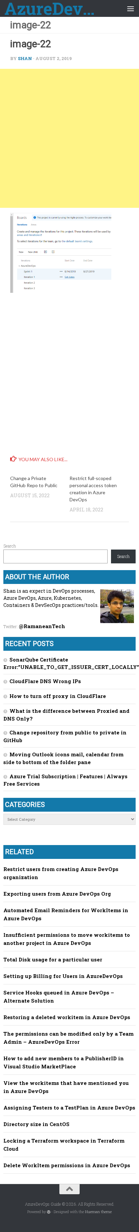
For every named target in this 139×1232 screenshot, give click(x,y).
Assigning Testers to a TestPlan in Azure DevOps (69, 1107)
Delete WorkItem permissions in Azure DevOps (66, 1165)
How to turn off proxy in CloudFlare (57, 696)
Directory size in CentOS (36, 1124)
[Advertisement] (69, 138)
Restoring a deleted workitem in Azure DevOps (66, 1017)
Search (9, 546)
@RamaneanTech (42, 626)
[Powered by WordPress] (49, 1212)
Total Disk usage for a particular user (52, 959)
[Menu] (130, 8)
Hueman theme (98, 1211)
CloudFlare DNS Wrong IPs (45, 681)
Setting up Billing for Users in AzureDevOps (63, 976)
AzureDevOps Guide (54, 8)
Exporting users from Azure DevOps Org (57, 893)
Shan (25, 58)
